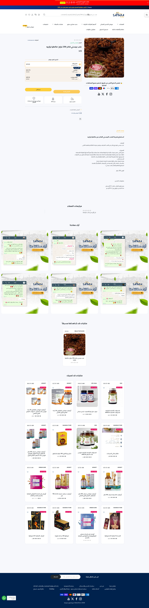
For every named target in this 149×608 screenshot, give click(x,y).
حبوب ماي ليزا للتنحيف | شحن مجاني (87, 411)
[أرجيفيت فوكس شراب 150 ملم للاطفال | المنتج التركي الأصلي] (87, 480)
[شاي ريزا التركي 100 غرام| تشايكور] (61, 438)
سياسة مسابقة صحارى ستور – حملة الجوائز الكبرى (73, 589)
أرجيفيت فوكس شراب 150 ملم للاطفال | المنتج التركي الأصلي (87, 494)
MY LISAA (94, 383)
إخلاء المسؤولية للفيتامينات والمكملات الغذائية (45, 586)
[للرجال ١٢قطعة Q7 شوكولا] (36, 520)
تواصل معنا (112, 586)
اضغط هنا (63, 2)
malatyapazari (31, 40)
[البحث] (44, 14)
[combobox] (70, 14)
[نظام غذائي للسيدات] (112, 438)
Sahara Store (77, 602)
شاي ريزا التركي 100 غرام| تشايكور (61, 453)
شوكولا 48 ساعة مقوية (62, 536)
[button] (35, 15)
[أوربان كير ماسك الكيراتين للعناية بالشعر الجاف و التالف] (36, 480)
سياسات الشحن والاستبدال (86, 586)
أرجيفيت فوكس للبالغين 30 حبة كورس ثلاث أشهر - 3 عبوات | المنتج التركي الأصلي (36, 411)
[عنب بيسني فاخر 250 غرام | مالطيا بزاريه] (74, 344)
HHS (121, 383)
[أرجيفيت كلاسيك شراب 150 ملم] (112, 480)
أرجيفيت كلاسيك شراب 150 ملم (113, 494)
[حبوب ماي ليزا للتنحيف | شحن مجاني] (87, 396)
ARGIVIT (69, 383)
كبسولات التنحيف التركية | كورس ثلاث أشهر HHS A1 (87, 453)
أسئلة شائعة (95, 589)
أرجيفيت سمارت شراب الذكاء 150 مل (61, 494)
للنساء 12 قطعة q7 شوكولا (113, 536)
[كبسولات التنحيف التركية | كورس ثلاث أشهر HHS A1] (87, 438)
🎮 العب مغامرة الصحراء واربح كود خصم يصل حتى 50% (73, 7)
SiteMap (51, 589)
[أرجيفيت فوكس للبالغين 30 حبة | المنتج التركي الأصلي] (61, 396)
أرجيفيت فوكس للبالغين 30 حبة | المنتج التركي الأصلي (62, 411)
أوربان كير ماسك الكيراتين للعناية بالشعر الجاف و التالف (36, 494)
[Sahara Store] (118, 14)
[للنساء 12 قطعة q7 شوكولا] (112, 520)
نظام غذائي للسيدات (113, 453)
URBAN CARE (42, 467)
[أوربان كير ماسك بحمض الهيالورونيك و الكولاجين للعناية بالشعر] (87, 520)
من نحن (102, 586)
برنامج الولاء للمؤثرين (110, 589)
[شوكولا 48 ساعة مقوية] (61, 520)
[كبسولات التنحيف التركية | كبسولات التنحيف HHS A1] (112, 396)
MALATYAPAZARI (79, 331)
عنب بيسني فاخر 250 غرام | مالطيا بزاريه (74, 359)
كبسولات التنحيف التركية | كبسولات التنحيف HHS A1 (112, 411)
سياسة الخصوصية (69, 586)
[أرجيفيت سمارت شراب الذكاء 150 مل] (61, 480)
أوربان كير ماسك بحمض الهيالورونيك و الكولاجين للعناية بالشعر (87, 535)
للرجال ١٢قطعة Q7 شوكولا (36, 536)
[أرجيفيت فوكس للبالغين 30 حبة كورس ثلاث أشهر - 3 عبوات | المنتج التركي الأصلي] (36, 396)
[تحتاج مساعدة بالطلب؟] (4, 598)
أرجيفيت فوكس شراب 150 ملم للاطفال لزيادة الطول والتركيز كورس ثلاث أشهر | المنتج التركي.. (36, 453)
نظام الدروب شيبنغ (38, 589)
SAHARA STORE (117, 425)
